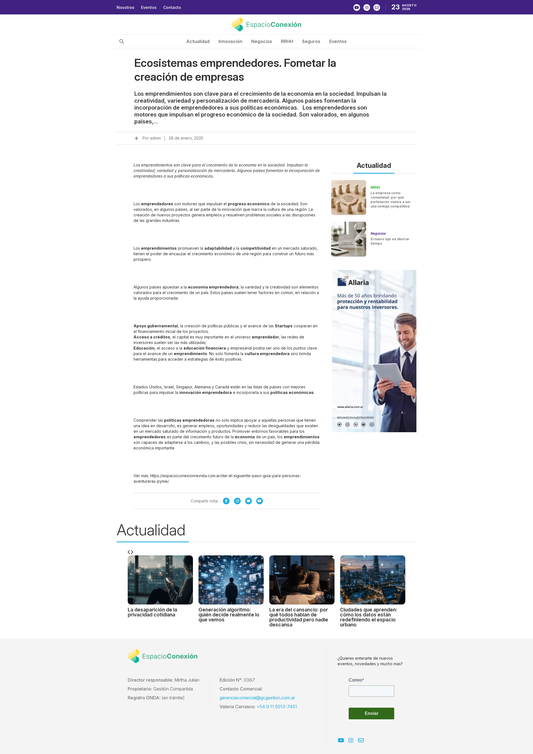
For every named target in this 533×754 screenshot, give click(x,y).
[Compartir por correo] (248, 501)
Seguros (311, 41)
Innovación (230, 41)
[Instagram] (237, 501)
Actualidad (198, 41)
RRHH (287, 41)
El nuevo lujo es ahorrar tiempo (390, 241)
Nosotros (125, 7)
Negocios (261, 41)
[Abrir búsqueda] (122, 41)
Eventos (149, 7)
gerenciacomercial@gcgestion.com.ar (257, 697)
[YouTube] (259, 501)
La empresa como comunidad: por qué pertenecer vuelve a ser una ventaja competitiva (391, 199)
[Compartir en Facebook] (226, 501)
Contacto (172, 7)
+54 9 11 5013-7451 (277, 706)
